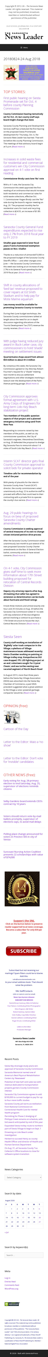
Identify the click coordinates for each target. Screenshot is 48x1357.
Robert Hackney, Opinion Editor (24, 1012)
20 (40, 1217)
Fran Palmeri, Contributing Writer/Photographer (24, 1006)
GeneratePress (32, 1353)
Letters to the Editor (24, 1027)
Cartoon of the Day (15, 729)
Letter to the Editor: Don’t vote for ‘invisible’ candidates (23, 760)
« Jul (7, 1232)
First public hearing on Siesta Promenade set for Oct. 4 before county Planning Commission (21, 103)
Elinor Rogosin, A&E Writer (24, 1009)
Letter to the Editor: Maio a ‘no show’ (23, 743)
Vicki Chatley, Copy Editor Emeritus (24, 1015)
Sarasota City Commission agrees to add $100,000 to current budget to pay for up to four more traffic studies (23, 1097)
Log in (7, 1278)
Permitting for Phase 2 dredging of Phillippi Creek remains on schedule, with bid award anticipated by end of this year (24, 1119)
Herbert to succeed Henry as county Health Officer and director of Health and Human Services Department (23, 1141)
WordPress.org (11, 1288)
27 (40, 1222)
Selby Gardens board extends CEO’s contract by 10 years (22, 803)
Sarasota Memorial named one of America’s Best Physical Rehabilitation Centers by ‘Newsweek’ (22, 1075)
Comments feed (12, 1285)
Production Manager (24, 1030)
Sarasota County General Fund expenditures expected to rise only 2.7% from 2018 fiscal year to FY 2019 (23, 232)
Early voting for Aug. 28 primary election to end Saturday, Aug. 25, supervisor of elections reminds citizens (21, 785)
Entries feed (10, 1281)
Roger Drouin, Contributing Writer (24, 1021)
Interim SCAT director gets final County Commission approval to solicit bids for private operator (24, 464)
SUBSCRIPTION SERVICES (24, 1000)
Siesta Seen (12, 636)
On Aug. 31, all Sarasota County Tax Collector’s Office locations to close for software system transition (22, 1151)
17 (23, 1217)
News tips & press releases (24, 997)
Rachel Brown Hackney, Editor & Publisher (24, 1003)
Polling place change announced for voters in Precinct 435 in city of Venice (23, 836)
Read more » (18, 146)
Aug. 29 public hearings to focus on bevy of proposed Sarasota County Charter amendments (20, 518)
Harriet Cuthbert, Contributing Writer (24, 1018)
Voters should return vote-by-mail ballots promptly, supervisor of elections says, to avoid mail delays (22, 819)
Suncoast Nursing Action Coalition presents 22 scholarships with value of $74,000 (23, 854)
